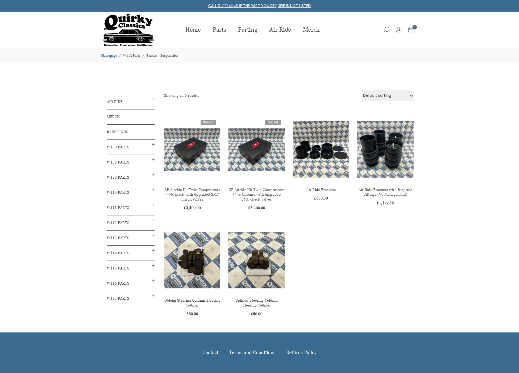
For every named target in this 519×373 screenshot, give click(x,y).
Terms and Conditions (252, 353)
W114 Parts (118, 253)
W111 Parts (118, 207)
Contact (210, 353)
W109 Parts (118, 177)
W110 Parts (118, 192)
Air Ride (280, 30)
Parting (247, 30)
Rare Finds (117, 132)
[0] (411, 30)
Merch (311, 30)
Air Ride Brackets (321, 190)
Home (193, 30)
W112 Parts (118, 223)
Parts (219, 30)
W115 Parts (118, 268)
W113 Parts (118, 238)
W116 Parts (118, 283)
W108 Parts (118, 162)
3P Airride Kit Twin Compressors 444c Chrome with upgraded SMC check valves (256, 194)
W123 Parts (118, 298)
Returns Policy (301, 353)
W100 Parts (118, 147)
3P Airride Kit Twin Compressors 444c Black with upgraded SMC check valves (192, 194)
